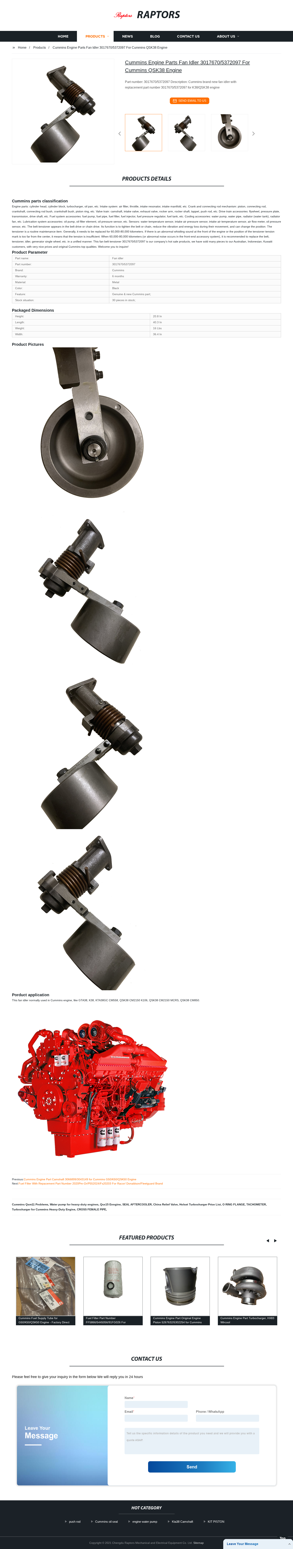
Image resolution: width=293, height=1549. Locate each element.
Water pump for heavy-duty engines (74, 1204)
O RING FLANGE (233, 1204)
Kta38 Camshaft (182, 1521)
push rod (74, 1521)
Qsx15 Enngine (110, 1204)
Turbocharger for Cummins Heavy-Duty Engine (43, 1209)
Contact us (188, 36)
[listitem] (146, 132)
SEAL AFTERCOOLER (137, 1204)
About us (226, 36)
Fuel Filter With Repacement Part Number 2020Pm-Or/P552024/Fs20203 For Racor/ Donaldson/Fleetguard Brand (91, 1183)
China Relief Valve (165, 1204)
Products (95, 36)
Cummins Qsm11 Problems (30, 1204)
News (127, 36)
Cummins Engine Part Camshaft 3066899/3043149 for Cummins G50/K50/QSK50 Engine (80, 1179)
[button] (119, 134)
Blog (155, 36)
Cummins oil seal (106, 1521)
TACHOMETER (256, 1204)
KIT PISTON (216, 1521)
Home (63, 36)
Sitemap (198, 1542)
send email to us (192, 100)
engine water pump (144, 1521)
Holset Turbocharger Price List (200, 1204)
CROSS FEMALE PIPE (91, 1209)
